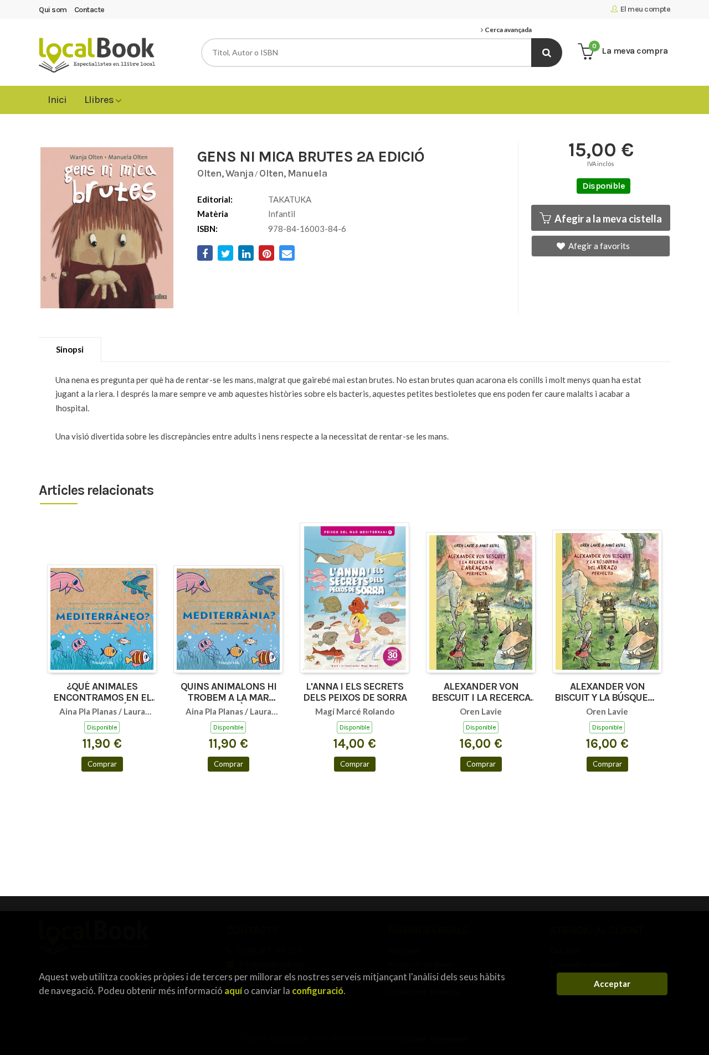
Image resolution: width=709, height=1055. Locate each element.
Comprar (102, 763)
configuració (317, 990)
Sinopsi (70, 349)
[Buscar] (546, 52)
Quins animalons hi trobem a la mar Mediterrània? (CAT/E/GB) (228, 692)
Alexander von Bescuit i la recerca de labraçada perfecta (480, 692)
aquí (233, 990)
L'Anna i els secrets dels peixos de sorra (355, 692)
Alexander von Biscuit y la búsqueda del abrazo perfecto (607, 692)
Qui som (53, 9)
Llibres (99, 100)
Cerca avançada (508, 30)
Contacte (89, 9)
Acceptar (612, 984)
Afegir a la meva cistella (607, 219)
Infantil (281, 214)
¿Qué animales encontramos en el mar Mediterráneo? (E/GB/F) (102, 692)
